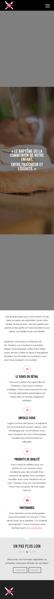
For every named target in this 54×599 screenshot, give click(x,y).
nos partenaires (34, 528)
